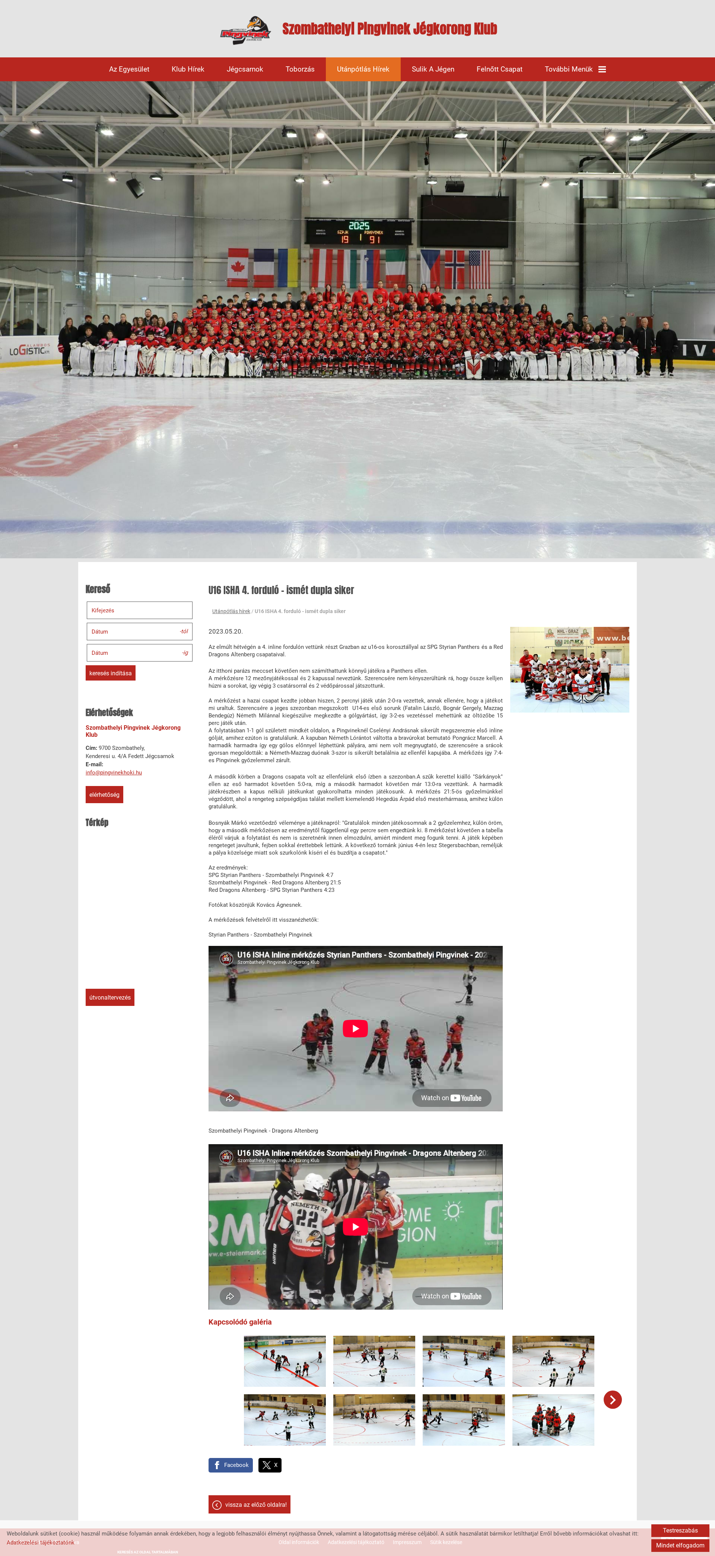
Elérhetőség (104, 794)
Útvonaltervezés (110, 997)
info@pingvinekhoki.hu (114, 772)
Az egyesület (129, 69)
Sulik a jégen (433, 69)
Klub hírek (188, 69)
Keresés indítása (110, 673)
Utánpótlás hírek (363, 69)
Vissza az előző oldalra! (256, 1504)
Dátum (100, 631)
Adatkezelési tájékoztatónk (40, 1542)
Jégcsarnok (245, 69)
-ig (185, 652)
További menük (569, 69)
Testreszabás (680, 1530)
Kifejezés (103, 610)
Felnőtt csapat (499, 69)
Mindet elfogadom (680, 1545)
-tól (183, 631)
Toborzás (300, 69)
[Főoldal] (245, 30)
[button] (613, 1400)
